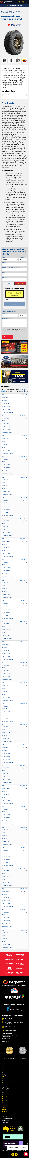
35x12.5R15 (23, 477)
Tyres (3, 1065)
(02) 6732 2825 (10, 1027)
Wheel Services (6, 1093)
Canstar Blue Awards (7, 1118)
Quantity (21, 257)
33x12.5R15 (23, 456)
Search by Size (6, 1069)
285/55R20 (23, 889)
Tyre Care (4, 1073)
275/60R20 (23, 848)
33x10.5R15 (23, 436)
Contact (4, 1099)
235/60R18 (23, 724)
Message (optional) (7, 318)
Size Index (4, 1116)
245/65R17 (23, 621)
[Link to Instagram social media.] (16, 1154)
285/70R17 (23, 662)
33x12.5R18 (23, 703)
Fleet (3, 1103)
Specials (4, 1097)
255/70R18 (23, 765)
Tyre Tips (4, 1075)
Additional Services (7, 1095)
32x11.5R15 (23, 415)
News (4, 1107)
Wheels (4, 1077)
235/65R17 (23, 601)
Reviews (4, 1111)
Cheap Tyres (5, 1122)
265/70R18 (23, 786)
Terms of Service (20, 331)
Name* (4, 262)
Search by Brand (6, 1071)
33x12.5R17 (23, 559)
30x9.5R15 (24, 395)
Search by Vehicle (6, 1067)
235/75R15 (23, 497)
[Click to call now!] (19, 2)
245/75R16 (23, 539)
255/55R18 (23, 745)
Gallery (4, 1109)
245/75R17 (23, 642)
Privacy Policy (9, 331)
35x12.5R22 (23, 930)
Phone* (11, 267)
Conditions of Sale (21, 1150)
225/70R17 (23, 580)
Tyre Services (5, 1091)
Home (4, 11)
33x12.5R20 (23, 806)
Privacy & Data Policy (11, 1150)
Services (4, 1083)
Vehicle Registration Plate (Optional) (9, 312)
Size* (3, 257)
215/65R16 (23, 518)
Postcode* (5, 277)
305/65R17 (23, 683)
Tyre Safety (5, 1105)
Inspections (5, 1087)
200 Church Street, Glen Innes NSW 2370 (14, 1023)
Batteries (4, 1085)
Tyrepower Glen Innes (15, 5)
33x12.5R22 (23, 909)
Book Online (6, 1101)
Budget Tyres (5, 1120)
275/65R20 (23, 868)
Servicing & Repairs (7, 1089)
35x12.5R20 (23, 827)
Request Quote (8, 336)
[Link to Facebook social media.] (12, 1154)
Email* (4, 272)
